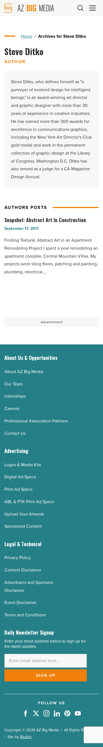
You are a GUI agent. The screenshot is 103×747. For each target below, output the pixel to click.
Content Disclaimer (22, 570)
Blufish (26, 737)
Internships (15, 396)
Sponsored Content (23, 526)
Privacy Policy (17, 557)
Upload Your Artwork (24, 514)
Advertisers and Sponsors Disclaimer (28, 586)
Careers (11, 408)
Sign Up (45, 675)
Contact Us (15, 433)
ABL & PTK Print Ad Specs (29, 501)
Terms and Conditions (25, 615)
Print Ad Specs (18, 489)
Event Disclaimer (20, 602)
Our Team (13, 384)
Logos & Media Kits (22, 465)
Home (26, 36)
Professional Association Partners (36, 421)
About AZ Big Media (23, 371)
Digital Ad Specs (20, 477)
